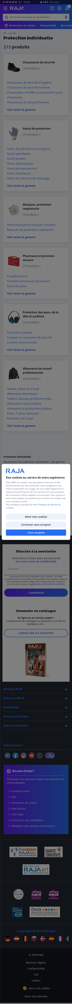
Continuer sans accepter (36, 524)
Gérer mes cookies (36, 517)
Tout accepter (36, 532)
